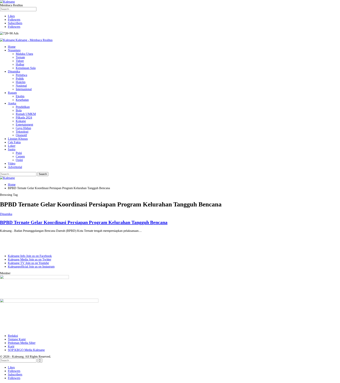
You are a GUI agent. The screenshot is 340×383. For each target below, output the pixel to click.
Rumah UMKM (26, 114)
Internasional (24, 89)
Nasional (21, 85)
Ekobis (20, 96)
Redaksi (13, 335)
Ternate (20, 57)
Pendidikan (23, 107)
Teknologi (22, 131)
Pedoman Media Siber (21, 342)
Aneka (12, 103)
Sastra (11, 149)
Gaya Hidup (23, 128)
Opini (19, 160)
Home (12, 46)
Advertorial (15, 167)
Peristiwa (21, 75)
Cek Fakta (14, 142)
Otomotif (21, 135)
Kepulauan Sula (26, 68)
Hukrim (20, 82)
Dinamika (14, 71)
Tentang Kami (17, 339)
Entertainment (24, 124)
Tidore (20, 61)
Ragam (12, 92)
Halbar (20, 64)
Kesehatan (22, 99)
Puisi (19, 153)
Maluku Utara (24, 53)
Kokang (21, 121)
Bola (19, 110)
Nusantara (14, 50)
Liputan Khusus (18, 138)
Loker (11, 145)
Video (11, 163)
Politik (20, 78)
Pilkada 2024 (24, 117)
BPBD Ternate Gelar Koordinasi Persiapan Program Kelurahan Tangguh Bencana (83, 222)
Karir (11, 346)
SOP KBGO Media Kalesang (26, 350)
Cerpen (20, 156)
